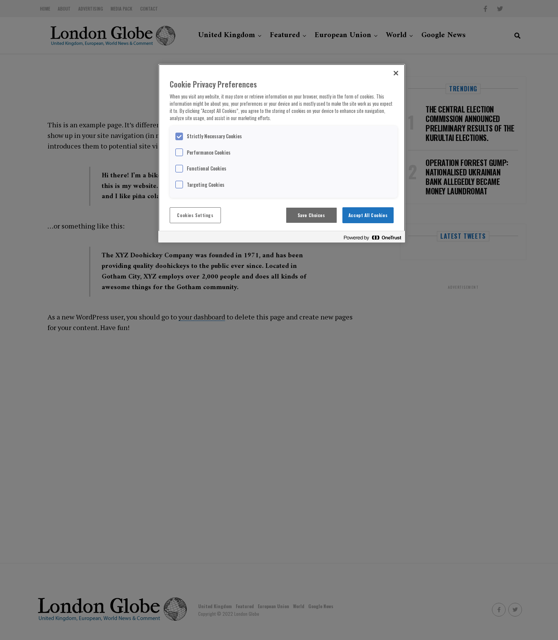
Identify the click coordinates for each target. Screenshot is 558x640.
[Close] (396, 73)
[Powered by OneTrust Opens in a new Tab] (372, 238)
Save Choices (311, 215)
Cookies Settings (195, 215)
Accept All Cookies (368, 215)
